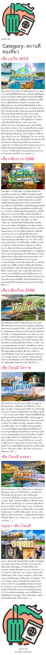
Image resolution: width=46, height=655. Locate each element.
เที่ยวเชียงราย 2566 (17, 159)
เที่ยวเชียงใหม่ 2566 (18, 290)
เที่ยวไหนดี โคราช (16, 367)
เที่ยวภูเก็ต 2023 (14, 58)
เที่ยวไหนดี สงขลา (16, 456)
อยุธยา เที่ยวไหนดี (16, 525)
